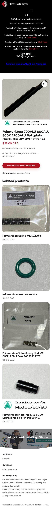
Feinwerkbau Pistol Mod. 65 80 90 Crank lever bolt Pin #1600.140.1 (22, 416)
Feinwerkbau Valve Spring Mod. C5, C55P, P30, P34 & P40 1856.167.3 (23, 355)
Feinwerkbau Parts (21, 173)
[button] (23, 209)
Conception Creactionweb (13, 505)
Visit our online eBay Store (26, 437)
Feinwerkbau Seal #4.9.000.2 (19, 294)
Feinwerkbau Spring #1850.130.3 (21, 236)
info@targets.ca (26, 56)
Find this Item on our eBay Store (21, 166)
